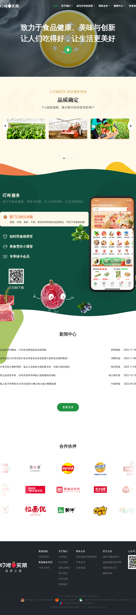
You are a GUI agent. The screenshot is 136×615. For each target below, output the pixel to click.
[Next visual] (130, 126)
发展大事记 (64, 567)
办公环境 (63, 562)
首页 (55, 5)
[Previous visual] (5, 126)
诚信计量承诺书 (111, 556)
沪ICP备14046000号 (68, 600)
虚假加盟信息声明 (112, 562)
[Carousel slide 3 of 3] (72, 158)
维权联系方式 (110, 567)
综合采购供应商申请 (86, 556)
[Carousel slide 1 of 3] (64, 158)
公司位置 (63, 578)
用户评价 (63, 573)
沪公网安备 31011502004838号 (38, 600)
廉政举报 (107, 573)
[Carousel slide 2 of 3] (68, 158)
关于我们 (66, 5)
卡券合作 (80, 562)
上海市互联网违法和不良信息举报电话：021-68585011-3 (108, 600)
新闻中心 (119, 5)
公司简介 (63, 556)
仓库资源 (80, 567)
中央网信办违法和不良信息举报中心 (79, 603)
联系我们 (63, 584)
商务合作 (103, 5)
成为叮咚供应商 (84, 5)
